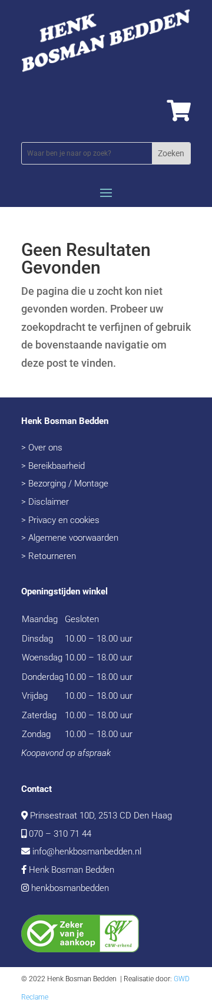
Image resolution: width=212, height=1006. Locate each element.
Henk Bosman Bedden (71, 869)
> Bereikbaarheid (53, 466)
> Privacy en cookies (60, 520)
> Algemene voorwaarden (69, 537)
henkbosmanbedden (70, 888)
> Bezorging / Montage (64, 483)
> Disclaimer (45, 502)
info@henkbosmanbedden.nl (86, 851)
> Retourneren (48, 556)
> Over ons (41, 447)
